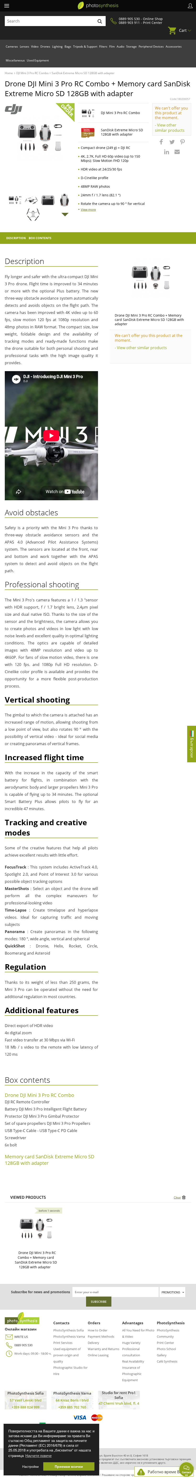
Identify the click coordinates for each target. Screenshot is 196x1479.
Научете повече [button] (38, 1455)
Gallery (162, 1355)
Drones (45, 46)
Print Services (62, 1343)
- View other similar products (170, 127)
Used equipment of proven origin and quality (67, 1355)
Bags (68, 46)
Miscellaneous (15, 60)
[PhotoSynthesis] (98, 5)
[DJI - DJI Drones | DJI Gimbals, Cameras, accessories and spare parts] (13, 109)
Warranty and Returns (103, 1349)
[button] (162, 144)
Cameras (12, 46)
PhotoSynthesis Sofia (68, 1330)
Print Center (165, 1343)
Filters (103, 46)
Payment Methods (101, 1336)
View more (88, 209)
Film (112, 46)
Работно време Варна (168, 1471)
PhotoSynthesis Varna (69, 1336)
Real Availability (133, 1361)
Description (16, 238)
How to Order (97, 1330)
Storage (131, 46)
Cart (183, 30)
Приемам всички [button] (69, 1466)
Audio (120, 46)
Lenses (24, 46)
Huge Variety (131, 1343)
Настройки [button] (30, 1466)
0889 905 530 (23, 1345)
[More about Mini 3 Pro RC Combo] (36, 1229)
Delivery (93, 1343)
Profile (190, 5)
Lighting (57, 46)
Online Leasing (98, 1355)
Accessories (174, 46)
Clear (177, 1197)
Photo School (166, 1349)
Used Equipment (38, 60)
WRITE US (21, 1337)
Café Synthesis (167, 1361)
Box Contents (40, 238)
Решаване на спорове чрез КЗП (122, 1475)
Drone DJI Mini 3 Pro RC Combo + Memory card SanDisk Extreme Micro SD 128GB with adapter (149, 319)
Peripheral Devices (151, 46)
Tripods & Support (85, 46)
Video (34, 46)
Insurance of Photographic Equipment (132, 1373)
